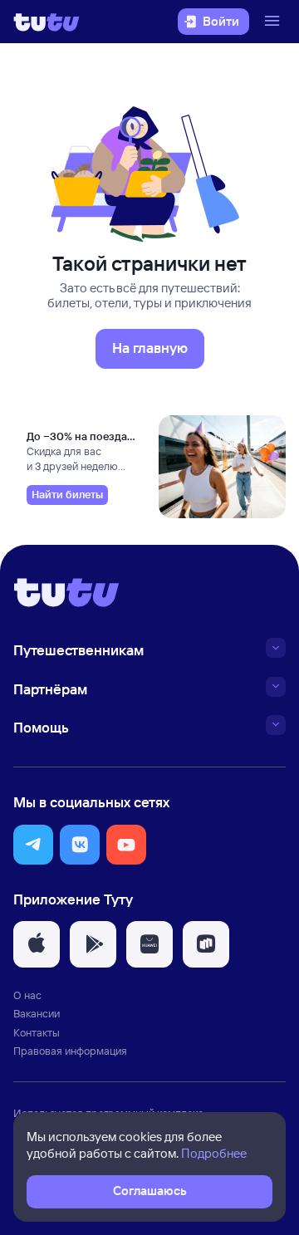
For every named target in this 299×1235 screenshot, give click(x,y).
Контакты (36, 1032)
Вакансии (36, 1013)
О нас (27, 995)
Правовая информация (70, 1050)
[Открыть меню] (274, 22)
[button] (33, 845)
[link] (67, 495)
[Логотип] (46, 22)
